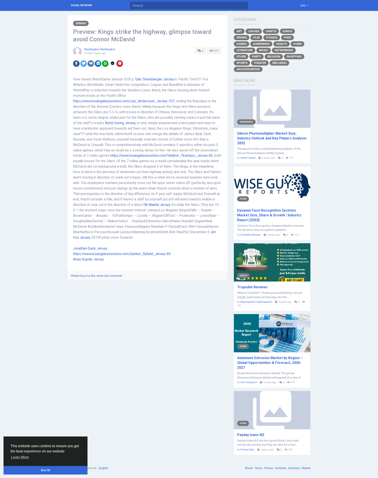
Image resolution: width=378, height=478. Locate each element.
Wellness (279, 62)
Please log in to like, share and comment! (96, 275)
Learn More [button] (20, 457)
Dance (287, 31)
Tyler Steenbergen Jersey (154, 79)
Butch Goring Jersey (120, 123)
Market (306, 468)
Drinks (81, 23)
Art (239, 31)
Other (241, 56)
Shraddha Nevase (250, 234)
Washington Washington (99, 49)
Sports (241, 62)
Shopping (294, 56)
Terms (259, 468)
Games (241, 43)
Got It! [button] (45, 470)
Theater (260, 62)
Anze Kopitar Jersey (88, 259)
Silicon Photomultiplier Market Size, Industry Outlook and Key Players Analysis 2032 (271, 138)
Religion (273, 56)
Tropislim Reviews (252, 287)
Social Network (81, 5)
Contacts (281, 468)
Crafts (271, 31)
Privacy (269, 468)
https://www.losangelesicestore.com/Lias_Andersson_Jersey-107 (123, 101)
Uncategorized (248, 69)
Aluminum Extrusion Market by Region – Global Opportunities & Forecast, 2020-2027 (270, 363)
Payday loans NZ (250, 435)
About (249, 468)
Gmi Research (248, 382)
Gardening (261, 43)
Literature (244, 50)
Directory (294, 468)
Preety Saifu (247, 449)
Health (281, 43)
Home (297, 43)
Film (256, 37)
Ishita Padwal (248, 157)
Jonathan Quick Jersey (90, 248)
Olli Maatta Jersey (156, 205)
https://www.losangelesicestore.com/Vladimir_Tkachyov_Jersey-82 (161, 156)
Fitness (271, 37)
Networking (284, 50)
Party (256, 56)
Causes (253, 31)
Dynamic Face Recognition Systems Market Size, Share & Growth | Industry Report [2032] (269, 215)
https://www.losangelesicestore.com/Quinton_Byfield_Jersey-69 (122, 254)
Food (287, 37)
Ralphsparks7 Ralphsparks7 (256, 302)
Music (263, 50)
